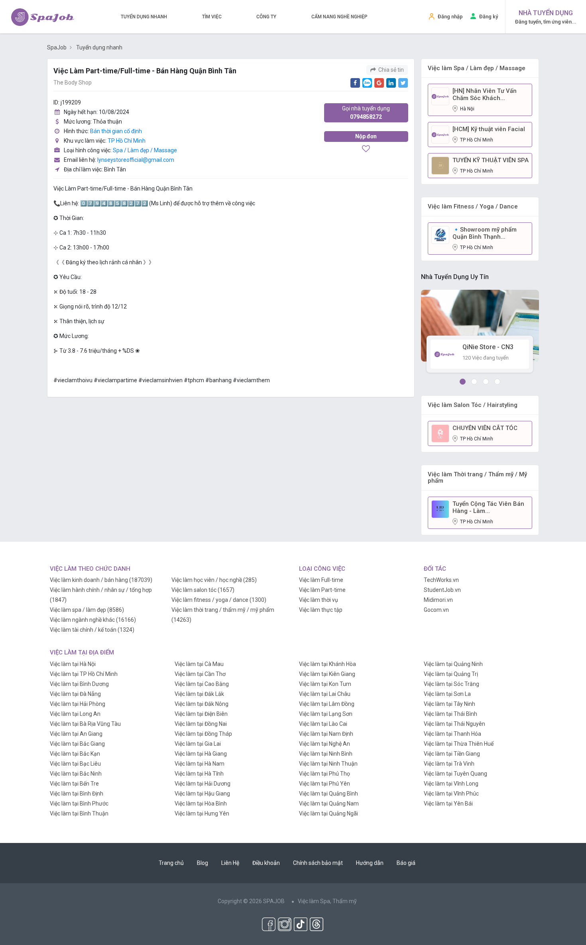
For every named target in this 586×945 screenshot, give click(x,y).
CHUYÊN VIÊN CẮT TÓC (484, 428)
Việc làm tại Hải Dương (202, 783)
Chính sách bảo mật (318, 863)
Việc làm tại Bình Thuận (79, 813)
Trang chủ (171, 863)
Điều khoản (266, 863)
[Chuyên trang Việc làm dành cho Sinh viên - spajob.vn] (43, 17)
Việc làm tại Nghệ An (324, 744)
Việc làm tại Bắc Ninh (76, 773)
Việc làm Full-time (321, 580)
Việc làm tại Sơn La (447, 694)
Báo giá (406, 863)
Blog (202, 863)
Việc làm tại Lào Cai (323, 724)
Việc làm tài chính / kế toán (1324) (92, 630)
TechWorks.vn (441, 580)
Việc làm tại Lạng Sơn (325, 714)
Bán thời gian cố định (116, 131)
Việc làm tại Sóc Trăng (451, 684)
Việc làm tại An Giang (76, 734)
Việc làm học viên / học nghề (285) (214, 580)
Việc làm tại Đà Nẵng (75, 694)
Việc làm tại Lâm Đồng (326, 704)
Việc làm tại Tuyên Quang (455, 773)
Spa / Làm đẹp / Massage (145, 150)
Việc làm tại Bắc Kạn (75, 753)
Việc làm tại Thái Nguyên (454, 724)
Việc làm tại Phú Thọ (324, 773)
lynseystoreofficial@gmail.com (135, 160)
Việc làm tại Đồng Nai (201, 724)
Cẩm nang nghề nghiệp (339, 17)
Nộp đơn (366, 136)
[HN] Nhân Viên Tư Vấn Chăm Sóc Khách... (484, 94)
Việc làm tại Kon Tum (325, 684)
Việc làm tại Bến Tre (74, 783)
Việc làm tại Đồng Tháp (203, 734)
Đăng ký (488, 17)
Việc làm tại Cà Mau (199, 664)
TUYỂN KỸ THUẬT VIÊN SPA (490, 160)
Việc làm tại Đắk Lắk (199, 694)
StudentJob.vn (442, 590)
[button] (462, 382)
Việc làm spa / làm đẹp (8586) (87, 610)
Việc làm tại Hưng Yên (202, 813)
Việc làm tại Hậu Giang (202, 793)
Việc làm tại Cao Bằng (202, 684)
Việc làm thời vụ (318, 600)
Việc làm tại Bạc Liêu (75, 763)
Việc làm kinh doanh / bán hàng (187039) (101, 580)
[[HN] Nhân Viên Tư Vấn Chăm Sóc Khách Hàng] (440, 95)
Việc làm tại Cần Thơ (200, 674)
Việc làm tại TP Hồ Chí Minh (84, 674)
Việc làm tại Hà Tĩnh (199, 773)
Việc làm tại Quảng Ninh (453, 664)
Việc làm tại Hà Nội (73, 664)
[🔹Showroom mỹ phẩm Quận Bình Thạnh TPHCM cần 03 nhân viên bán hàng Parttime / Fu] (440, 234)
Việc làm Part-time (322, 590)
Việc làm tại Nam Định (326, 734)
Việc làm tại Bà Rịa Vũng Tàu (85, 724)
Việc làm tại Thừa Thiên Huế (459, 744)
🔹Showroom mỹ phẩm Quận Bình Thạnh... (484, 233)
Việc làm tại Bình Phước (79, 803)
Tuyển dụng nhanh (144, 17)
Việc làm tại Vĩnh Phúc (451, 793)
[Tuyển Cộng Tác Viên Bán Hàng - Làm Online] (440, 508)
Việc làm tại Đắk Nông (201, 704)
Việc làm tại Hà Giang (201, 753)
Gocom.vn (436, 610)
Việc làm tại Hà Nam (199, 763)
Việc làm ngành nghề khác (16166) (93, 620)
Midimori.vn (438, 600)
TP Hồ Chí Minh (127, 141)
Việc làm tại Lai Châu (324, 694)
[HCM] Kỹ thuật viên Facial (488, 129)
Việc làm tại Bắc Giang (77, 744)
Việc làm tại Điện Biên (201, 714)
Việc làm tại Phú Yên (324, 783)
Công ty (266, 17)
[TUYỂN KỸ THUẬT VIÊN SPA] (440, 165)
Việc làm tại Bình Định (76, 793)
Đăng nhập (450, 17)
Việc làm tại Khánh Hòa (327, 664)
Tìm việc (212, 17)
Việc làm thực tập (320, 610)
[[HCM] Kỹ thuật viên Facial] (440, 134)
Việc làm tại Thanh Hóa (452, 734)
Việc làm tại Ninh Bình (325, 753)
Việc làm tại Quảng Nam (329, 803)
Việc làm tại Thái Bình (450, 714)
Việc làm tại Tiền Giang (452, 753)
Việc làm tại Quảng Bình (328, 793)
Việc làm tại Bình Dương (79, 684)
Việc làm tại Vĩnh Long (451, 783)
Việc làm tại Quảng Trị (451, 674)
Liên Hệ (230, 863)
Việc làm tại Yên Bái (448, 803)
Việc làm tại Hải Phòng (77, 704)
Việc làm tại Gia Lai (198, 744)
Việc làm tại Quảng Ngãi (328, 813)
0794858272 (366, 112)
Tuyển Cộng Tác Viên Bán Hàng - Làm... (488, 507)
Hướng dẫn (369, 863)
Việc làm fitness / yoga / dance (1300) (218, 600)
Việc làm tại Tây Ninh (449, 704)
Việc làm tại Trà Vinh (449, 763)
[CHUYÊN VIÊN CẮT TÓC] (440, 433)
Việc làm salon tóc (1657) (202, 590)
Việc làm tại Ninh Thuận (328, 763)
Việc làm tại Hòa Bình (201, 803)
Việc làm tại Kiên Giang (327, 674)
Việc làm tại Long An (75, 714)
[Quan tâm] (366, 149)
